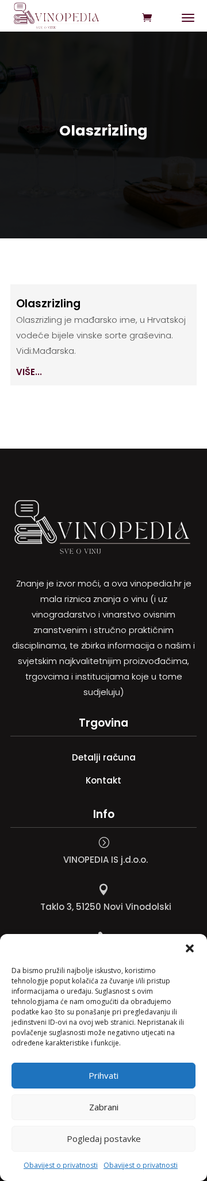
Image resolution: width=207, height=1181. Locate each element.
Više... (29, 372)
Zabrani (103, 1107)
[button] (189, 948)
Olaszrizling (48, 303)
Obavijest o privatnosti (61, 1165)
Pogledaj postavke (104, 1138)
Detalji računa (104, 757)
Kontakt (103, 780)
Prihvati (103, 1075)
